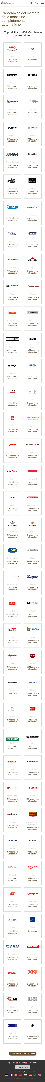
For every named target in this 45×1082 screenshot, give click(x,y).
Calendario (33, 1062)
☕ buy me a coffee (22, 1067)
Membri (22, 1062)
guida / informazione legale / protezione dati (22, 1072)
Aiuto (13, 1062)
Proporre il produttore (23, 1053)
